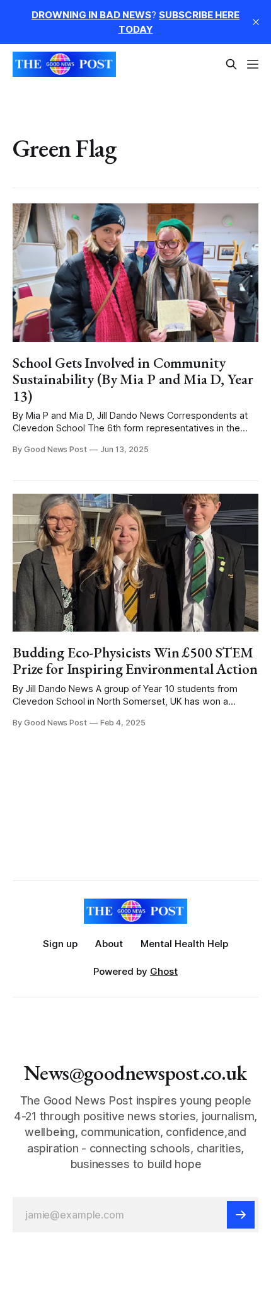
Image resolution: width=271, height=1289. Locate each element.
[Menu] (253, 64)
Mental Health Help (184, 944)
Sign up (60, 944)
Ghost (164, 971)
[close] (256, 22)
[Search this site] (231, 64)
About (109, 944)
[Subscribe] (241, 1215)
